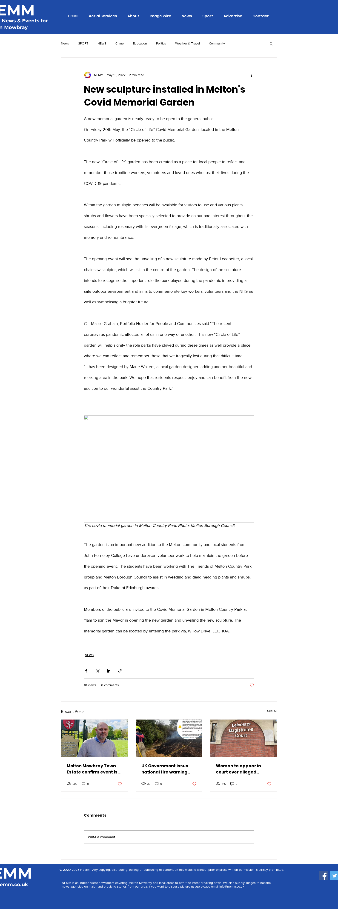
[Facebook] (323, 875)
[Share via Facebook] (86, 671)
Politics (161, 43)
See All (272, 711)
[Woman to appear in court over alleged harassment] (243, 738)
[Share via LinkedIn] (108, 671)
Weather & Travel (187, 43)
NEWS (101, 43)
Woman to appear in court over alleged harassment (238, 769)
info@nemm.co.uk (231, 886)
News (65, 43)
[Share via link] (120, 671)
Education (140, 43)
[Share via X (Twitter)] (97, 671)
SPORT (83, 43)
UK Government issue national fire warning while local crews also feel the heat (165, 769)
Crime (119, 43)
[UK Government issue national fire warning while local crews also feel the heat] (169, 738)
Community (217, 43)
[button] (271, 43)
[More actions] (251, 75)
